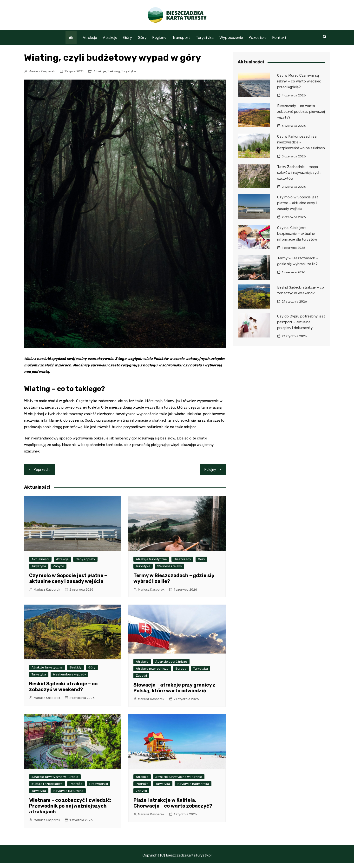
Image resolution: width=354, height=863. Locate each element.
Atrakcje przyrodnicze (152, 668)
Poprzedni (42, 469)
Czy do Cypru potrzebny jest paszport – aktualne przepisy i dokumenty (301, 322)
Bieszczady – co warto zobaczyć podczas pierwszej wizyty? (301, 112)
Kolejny (210, 469)
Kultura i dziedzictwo (47, 784)
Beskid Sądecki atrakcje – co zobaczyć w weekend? (63, 686)
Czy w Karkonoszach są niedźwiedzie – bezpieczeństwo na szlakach (301, 142)
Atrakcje (90, 37)
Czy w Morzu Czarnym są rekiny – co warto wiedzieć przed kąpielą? (299, 81)
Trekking (113, 71)
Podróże (76, 784)
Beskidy (75, 667)
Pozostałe (258, 37)
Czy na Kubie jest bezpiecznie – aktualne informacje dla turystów (297, 234)
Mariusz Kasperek (42, 71)
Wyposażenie (231, 37)
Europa (181, 668)
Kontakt (279, 37)
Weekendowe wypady (69, 674)
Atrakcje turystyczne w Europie (55, 777)
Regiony (159, 37)
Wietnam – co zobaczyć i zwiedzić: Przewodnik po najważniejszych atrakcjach (70, 806)
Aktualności (40, 559)
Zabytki (58, 566)
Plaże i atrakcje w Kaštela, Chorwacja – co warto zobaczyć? (172, 803)
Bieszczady (182, 559)
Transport (181, 37)
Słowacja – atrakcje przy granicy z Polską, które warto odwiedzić (174, 688)
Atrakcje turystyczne (151, 559)
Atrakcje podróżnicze (171, 661)
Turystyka (205, 37)
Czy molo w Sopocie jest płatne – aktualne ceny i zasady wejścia (68, 578)
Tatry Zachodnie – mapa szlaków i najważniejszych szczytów (299, 173)
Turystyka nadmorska (193, 784)
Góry (127, 37)
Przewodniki (98, 784)
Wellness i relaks (169, 566)
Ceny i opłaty (85, 559)
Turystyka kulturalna (68, 791)
